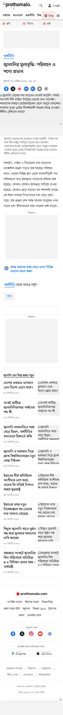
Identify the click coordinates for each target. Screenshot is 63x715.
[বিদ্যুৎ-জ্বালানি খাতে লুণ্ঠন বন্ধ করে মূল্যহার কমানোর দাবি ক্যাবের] (48, 536)
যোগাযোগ (28, 675)
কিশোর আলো (32, 602)
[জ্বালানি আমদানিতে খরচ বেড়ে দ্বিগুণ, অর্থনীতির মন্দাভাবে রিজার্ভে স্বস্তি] (48, 434)
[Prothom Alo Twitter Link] (23, 634)
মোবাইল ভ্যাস (34, 615)
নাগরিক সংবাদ (14, 602)
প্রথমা (21, 615)
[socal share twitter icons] (13, 91)
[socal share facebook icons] (7, 91)
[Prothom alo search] (41, 6)
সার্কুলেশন (46, 668)
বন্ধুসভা (26, 609)
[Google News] (50, 634)
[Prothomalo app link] (18, 653)
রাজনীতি (30, 15)
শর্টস (9, 296)
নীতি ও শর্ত (12, 675)
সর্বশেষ (6, 15)
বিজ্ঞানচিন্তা (47, 602)
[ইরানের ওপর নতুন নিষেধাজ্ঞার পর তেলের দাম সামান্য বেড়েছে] (48, 512)
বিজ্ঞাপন (32, 668)
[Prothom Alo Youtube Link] (42, 634)
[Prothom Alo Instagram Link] (32, 634)
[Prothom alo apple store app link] (44, 653)
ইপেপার (52, 609)
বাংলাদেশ (18, 15)
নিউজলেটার (44, 675)
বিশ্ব (39, 15)
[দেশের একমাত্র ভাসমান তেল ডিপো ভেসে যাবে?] (48, 388)
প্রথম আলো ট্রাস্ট (12, 609)
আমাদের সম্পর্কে (14, 668)
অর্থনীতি (9, 56)
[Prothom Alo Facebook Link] (14, 634)
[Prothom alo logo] (31, 595)
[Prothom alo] (18, 5)
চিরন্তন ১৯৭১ (39, 609)
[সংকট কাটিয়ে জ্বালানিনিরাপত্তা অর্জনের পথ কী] (48, 410)
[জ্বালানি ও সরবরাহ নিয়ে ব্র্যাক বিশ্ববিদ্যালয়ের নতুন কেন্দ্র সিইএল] (48, 458)
